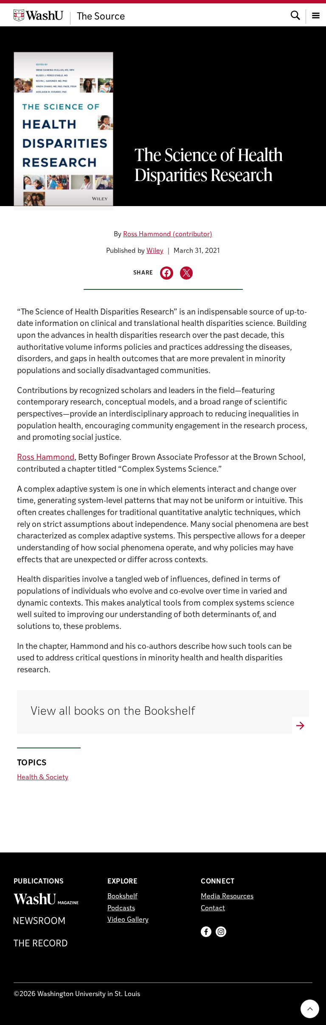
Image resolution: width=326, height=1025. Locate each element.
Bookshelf (122, 896)
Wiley (154, 251)
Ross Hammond (45, 458)
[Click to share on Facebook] (166, 273)
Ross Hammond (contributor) (167, 234)
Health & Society (42, 777)
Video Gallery (128, 920)
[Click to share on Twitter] (186, 273)
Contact (213, 908)
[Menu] (316, 14)
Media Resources (227, 896)
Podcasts (121, 908)
